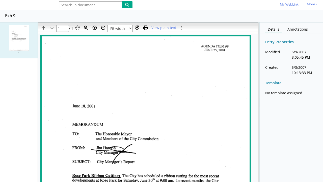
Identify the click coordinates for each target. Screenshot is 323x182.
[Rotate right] (137, 28)
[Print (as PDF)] (145, 28)
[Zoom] (86, 28)
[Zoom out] (103, 28)
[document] (291, 102)
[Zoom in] (94, 28)
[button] (19, 40)
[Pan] (77, 28)
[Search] (127, 4)
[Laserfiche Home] (26, 5)
